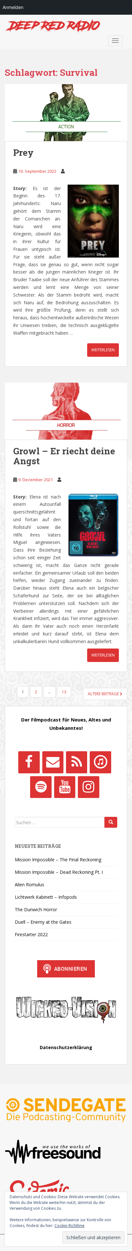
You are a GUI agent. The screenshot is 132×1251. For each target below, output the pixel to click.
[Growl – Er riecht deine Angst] (66, 411)
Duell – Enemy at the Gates (43, 922)
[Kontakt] (52, 762)
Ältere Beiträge (104, 694)
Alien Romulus (29, 884)
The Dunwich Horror (36, 909)
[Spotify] (40, 787)
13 (64, 692)
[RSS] (76, 762)
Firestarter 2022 (31, 934)
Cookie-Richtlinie (69, 1225)
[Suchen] (110, 822)
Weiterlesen (103, 350)
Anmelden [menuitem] (13, 7)
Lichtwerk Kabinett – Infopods (46, 897)
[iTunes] (100, 762)
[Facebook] (28, 762)
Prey (23, 152)
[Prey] (66, 112)
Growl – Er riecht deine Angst (64, 456)
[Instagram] (88, 787)
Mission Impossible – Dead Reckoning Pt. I (59, 872)
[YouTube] (64, 787)
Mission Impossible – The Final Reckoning (58, 860)
